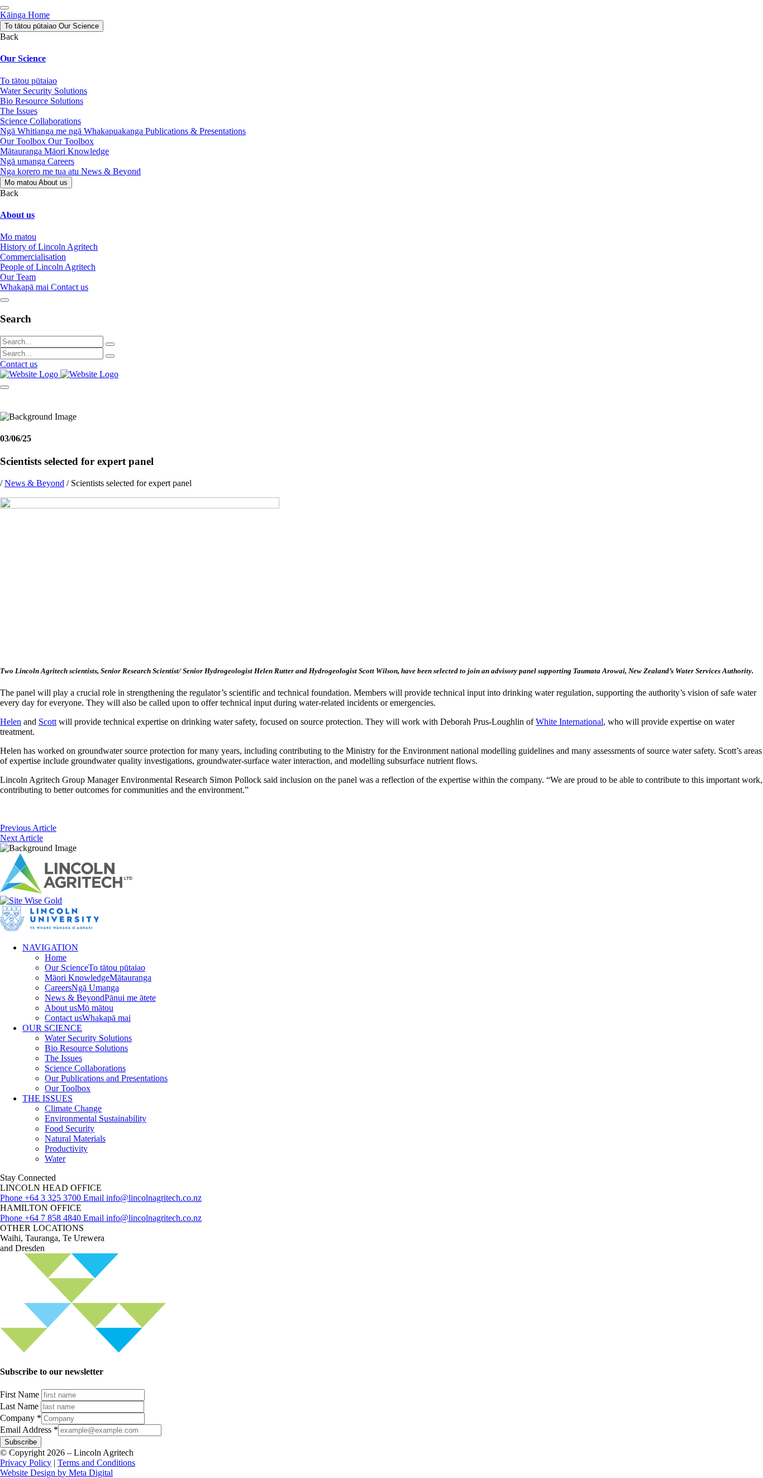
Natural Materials (75, 1138)
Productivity (66, 1148)
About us (79, 1008)
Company (20, 1418)
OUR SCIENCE (52, 1028)
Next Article (21, 838)
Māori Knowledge (98, 977)
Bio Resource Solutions (86, 1048)
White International (569, 721)
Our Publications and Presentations (106, 1078)
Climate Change (73, 1108)
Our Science (95, 967)
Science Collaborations (85, 1068)
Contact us (18, 364)
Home (55, 957)
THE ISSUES (47, 1098)
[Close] (4, 300)
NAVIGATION (50, 947)
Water (55, 1158)
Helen (10, 721)
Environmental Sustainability (95, 1118)
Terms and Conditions (96, 1462)
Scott (47, 721)
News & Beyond (34, 483)
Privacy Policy (25, 1462)
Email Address (29, 1429)
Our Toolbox (67, 1088)
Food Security (69, 1128)
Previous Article (28, 828)
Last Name (20, 1406)
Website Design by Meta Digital (56, 1472)
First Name (20, 1394)
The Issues (63, 1058)
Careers (82, 987)
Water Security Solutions (88, 1038)
